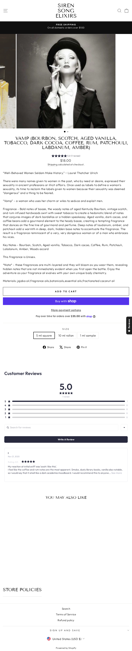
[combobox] (124, 427)
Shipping (52, 164)
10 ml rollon (66, 335)
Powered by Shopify (66, 648)
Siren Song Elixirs (66, 10)
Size (66, 329)
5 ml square (44, 335)
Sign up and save (65, 630)
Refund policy (66, 620)
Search (66, 608)
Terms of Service (66, 614)
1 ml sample (88, 335)
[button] (66, 156)
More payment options (66, 310)
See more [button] (116, 472)
